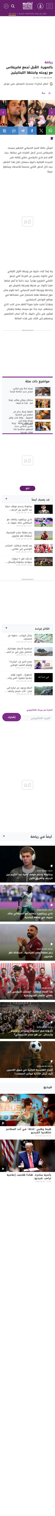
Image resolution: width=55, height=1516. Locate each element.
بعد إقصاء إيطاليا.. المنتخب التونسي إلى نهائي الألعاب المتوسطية (18, 547)
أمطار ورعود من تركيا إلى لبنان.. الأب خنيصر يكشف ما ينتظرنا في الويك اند (18, 689)
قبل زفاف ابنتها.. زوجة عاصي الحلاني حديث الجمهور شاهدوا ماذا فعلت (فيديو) (22, 428)
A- (49, 93)
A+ (43, 93)
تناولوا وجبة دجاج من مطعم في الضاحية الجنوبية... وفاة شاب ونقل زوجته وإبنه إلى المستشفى (21, 417)
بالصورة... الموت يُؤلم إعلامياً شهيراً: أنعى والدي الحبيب (19, 676)
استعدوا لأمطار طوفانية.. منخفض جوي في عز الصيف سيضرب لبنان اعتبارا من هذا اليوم (18, 650)
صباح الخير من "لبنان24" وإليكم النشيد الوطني (20, 663)
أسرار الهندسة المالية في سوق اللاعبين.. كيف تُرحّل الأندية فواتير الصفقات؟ (29, 1072)
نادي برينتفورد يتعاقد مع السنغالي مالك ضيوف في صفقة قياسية (19, 521)
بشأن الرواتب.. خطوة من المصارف (20, 637)
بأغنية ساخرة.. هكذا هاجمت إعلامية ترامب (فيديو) (29, 1177)
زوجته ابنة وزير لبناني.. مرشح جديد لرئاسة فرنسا (21, 390)
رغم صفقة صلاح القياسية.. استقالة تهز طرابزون (18, 534)
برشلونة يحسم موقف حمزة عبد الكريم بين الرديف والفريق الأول (18, 508)
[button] (3, 112)
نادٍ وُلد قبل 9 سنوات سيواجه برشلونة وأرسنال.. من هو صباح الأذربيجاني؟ (19, 560)
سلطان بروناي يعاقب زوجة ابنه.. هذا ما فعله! (21, 402)
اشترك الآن (12, 13)
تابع (27, 488)
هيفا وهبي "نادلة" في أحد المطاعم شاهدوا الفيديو (28, 1131)
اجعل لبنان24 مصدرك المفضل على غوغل (26, 84)
